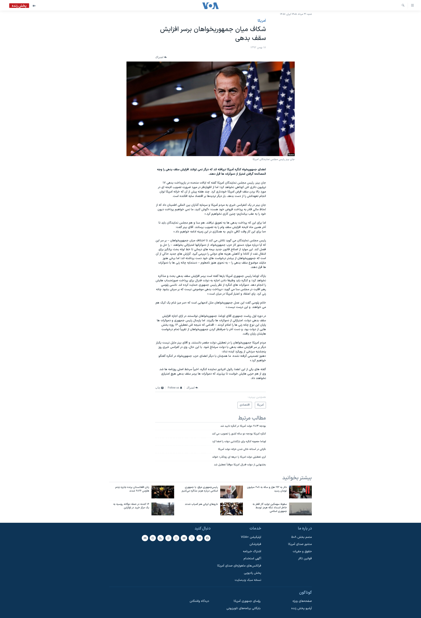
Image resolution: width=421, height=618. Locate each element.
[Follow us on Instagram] (176, 538)
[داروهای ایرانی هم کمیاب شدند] (231, 509)
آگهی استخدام (252, 558)
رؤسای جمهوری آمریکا (247, 601)
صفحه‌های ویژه (302, 601)
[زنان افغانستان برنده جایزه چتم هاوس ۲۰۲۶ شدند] (162, 492)
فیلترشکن (255, 544)
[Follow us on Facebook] (207, 538)
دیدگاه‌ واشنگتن (199, 601)
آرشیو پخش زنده (301, 608)
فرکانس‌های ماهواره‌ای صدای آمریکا (239, 566)
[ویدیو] (34, 5)
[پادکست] (153, 538)
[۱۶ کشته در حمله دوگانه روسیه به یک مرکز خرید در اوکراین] (162, 509)
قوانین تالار (305, 558)
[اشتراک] (145, 538)
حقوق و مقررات (302, 551)
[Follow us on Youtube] (184, 538)
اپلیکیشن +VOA (251, 537)
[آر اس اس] (160, 538)
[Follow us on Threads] (168, 538)
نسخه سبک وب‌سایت (248, 580)
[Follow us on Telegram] (199, 538)
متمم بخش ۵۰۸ (301, 537)
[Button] (161, 57)
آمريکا (262, 21)
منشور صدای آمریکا (300, 544)
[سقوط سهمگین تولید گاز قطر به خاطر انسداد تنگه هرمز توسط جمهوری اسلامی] (300, 509)
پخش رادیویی (252, 573)
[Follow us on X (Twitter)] (192, 538)
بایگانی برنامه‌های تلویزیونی (243, 608)
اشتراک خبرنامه (252, 551)
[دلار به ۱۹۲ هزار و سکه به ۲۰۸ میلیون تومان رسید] (300, 492)
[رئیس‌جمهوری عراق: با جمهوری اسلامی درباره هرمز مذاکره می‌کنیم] (231, 492)
